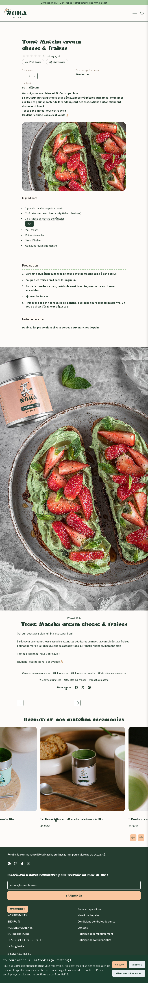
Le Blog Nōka (15, 946)
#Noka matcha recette (83, 673)
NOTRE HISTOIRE (18, 934)
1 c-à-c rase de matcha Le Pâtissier (44, 218)
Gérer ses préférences (128, 973)
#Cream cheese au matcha (36, 673)
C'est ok (119, 964)
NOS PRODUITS (17, 915)
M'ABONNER (17, 909)
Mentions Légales (88, 915)
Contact (83, 928)
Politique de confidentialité (94, 940)
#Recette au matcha (50, 679)
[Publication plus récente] (102, 703)
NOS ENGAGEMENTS (20, 928)
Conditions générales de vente (96, 921)
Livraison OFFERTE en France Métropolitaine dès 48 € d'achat (74, 2)
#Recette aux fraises (75, 679)
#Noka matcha (60, 673)
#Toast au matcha (98, 679)
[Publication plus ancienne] (45, 703)
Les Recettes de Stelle (27, 940)
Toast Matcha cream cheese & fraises (51, 46)
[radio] (24, 56)
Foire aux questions (89, 909)
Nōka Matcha (24, 954)
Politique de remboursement (95, 934)
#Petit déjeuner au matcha (112, 673)
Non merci (137, 964)
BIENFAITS (14, 921)
